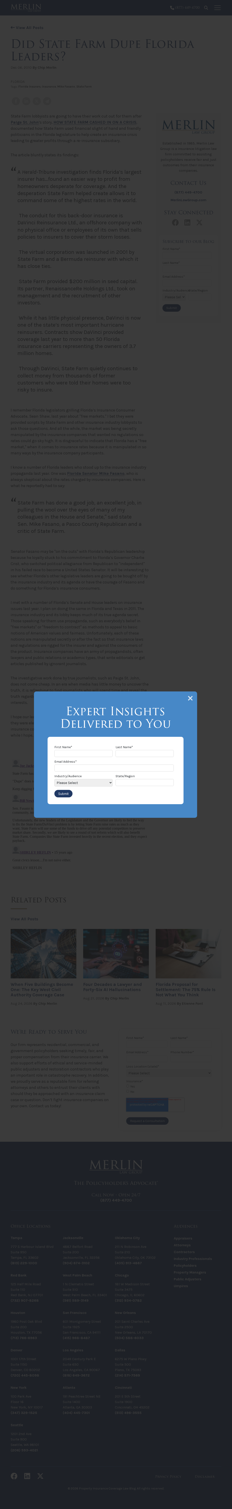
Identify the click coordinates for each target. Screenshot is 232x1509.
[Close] (190, 698)
